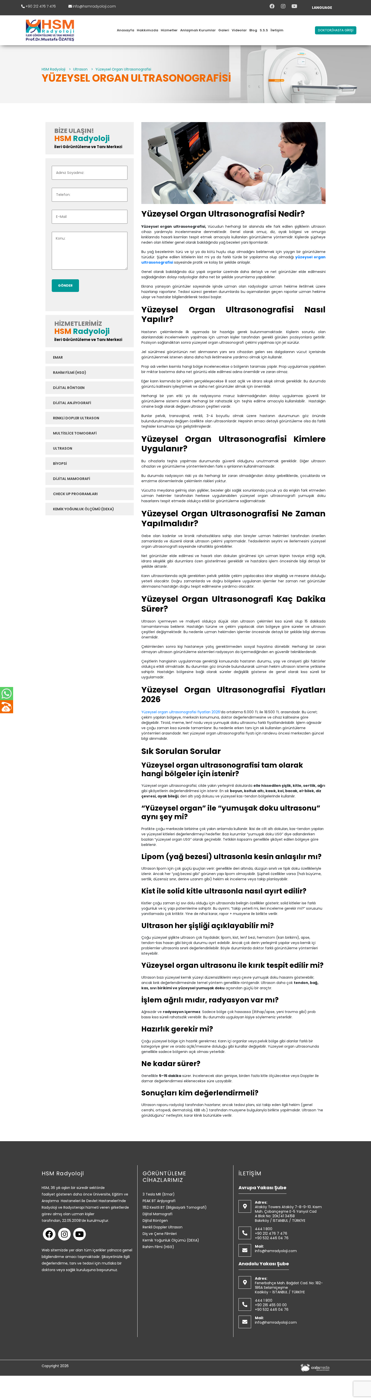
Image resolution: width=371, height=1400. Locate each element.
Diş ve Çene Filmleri (160, 1233)
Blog (253, 30)
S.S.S (264, 30)
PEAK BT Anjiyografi (159, 1200)
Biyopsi (60, 463)
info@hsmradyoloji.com (94, 6)
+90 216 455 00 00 (271, 1304)
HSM (62, 138)
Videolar (239, 30)
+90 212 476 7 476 (40, 6)
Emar (58, 357)
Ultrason (62, 448)
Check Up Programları (75, 493)
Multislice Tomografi (75, 433)
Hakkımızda (147, 30)
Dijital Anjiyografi (72, 402)
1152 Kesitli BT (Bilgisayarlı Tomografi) (175, 1207)
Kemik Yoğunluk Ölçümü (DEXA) (83, 509)
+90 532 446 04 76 (271, 1238)
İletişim (277, 30)
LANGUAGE (322, 7)
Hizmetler (169, 30)
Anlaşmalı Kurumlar (198, 30)
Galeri (223, 30)
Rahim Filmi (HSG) (69, 372)
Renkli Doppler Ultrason (162, 1227)
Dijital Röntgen (69, 387)
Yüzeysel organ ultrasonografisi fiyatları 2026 (180, 712)
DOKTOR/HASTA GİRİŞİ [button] (335, 30)
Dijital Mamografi (71, 478)
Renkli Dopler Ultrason (76, 418)
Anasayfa (125, 30)
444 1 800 (263, 1228)
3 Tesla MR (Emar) (159, 1194)
